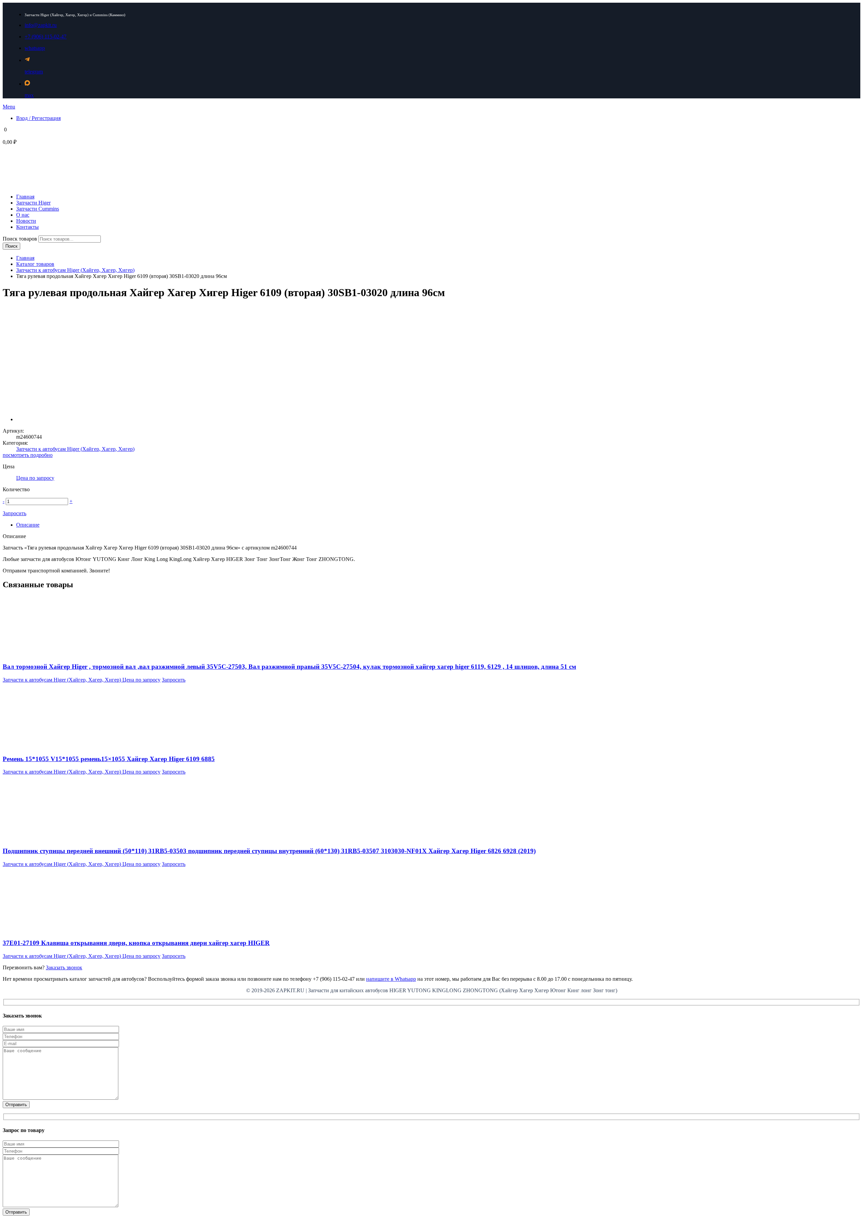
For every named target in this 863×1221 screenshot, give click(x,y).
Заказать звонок (64, 967)
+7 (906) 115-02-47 (45, 36)
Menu (9, 106)
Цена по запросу (35, 478)
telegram (34, 71)
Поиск (11, 246)
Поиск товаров (20, 239)
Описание (27, 525)
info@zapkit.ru (41, 25)
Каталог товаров (35, 264)
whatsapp (35, 48)
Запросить (14, 513)
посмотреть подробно (28, 455)
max (29, 95)
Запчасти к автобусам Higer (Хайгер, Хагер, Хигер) (75, 270)
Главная (25, 258)
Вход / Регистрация (38, 118)
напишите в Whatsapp (391, 979)
